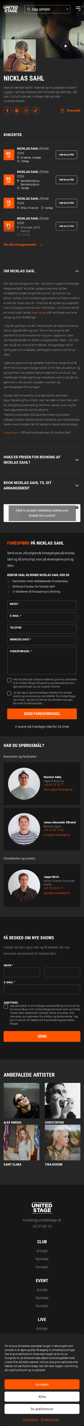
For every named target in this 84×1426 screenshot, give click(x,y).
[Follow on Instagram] (26, 110)
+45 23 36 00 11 (54, 888)
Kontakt (42, 1267)
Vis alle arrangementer (20, 244)
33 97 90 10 (42, 1226)
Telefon (15, 627)
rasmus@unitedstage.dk (58, 789)
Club (42, 1241)
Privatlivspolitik (50, 1419)
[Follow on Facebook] (7, 110)
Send (42, 1036)
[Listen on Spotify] (17, 110)
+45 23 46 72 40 (54, 830)
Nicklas (42, 312)
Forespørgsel (21, 651)
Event (42, 1280)
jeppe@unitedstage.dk (57, 893)
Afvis (42, 1397)
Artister (42, 1251)
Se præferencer (42, 1409)
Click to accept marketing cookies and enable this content (42, 513)
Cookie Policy (31, 1419)
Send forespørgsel (42, 714)
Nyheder (42, 1259)
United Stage (11, 432)
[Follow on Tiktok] (35, 110)
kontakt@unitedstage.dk (42, 1220)
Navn (14, 604)
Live (42, 1319)
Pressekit (73, 110)
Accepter (42, 1384)
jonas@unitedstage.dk (57, 835)
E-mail (15, 615)
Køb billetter (66, 154)
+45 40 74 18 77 (54, 784)
